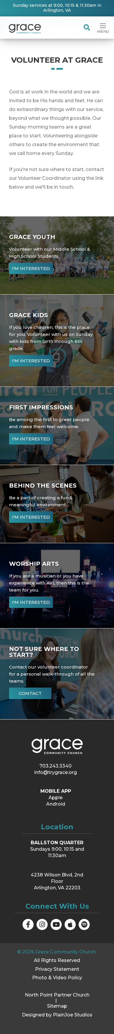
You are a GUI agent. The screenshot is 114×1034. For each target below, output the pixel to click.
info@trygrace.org (55, 772)
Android (55, 804)
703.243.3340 (55, 766)
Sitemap (57, 1006)
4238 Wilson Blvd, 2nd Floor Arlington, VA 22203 (57, 881)
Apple (56, 797)
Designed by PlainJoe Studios (57, 1015)
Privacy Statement (57, 969)
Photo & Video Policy (57, 977)
